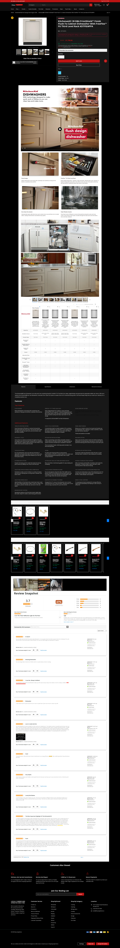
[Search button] (90, 4)
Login (95, 5)
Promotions (33, 909)
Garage (72, 916)
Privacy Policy (34, 916)
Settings (81, 944)
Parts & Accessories (75, 913)
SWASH (52, 925)
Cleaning (73, 907)
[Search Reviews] (67, 627)
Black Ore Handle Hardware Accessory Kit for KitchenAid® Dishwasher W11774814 (69, 561)
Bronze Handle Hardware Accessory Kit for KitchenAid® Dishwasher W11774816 (96, 561)
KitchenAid (53, 904)
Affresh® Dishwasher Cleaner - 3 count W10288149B (43, 561)
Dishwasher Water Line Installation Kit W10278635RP (30, 523)
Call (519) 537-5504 (97, 908)
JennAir (52, 911)
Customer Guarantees (36, 920)
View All (52, 927)
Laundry (73, 911)
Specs (48, 386)
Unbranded (53, 909)
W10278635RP (29, 526)
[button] (20, 736)
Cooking (73, 904)
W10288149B (42, 564)
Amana (52, 918)
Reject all (90, 944)
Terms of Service (35, 913)
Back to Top (26, 857)
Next (82, 857)
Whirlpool (53, 907)
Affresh (52, 920)
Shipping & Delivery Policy (37, 918)
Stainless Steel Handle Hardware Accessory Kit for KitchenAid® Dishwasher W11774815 (82, 561)
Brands (23, 9)
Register (99, 5)
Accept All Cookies (102, 944)
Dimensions (72, 386)
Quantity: (60, 53)
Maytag (52, 913)
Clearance (73, 918)
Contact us (33, 904)
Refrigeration (74, 909)
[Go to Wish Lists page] (104, 5)
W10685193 (42, 526)
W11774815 (81, 563)
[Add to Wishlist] (105, 61)
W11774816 (94, 563)
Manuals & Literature (97, 386)
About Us (33, 907)
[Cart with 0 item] (107, 5)
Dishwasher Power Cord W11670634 (16, 522)
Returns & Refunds (35, 911)
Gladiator (53, 916)
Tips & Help (67, 9)
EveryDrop (53, 922)
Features (23, 386)
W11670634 (15, 525)
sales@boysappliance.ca (98, 911)
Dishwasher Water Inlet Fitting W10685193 (43, 523)
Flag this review (43, 650)
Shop (17, 9)
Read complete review (68, 622)
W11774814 (68, 563)
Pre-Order (73, 920)
